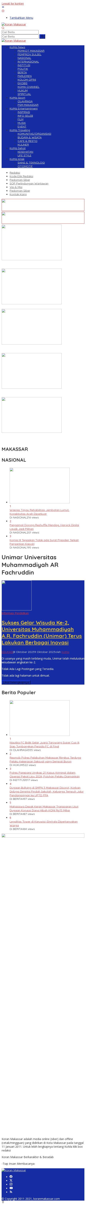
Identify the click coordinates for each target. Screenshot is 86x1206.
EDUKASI (7, 652)
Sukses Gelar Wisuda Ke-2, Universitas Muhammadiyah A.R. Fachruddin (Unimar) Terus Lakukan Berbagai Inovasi (42, 632)
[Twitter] (11, 1181)
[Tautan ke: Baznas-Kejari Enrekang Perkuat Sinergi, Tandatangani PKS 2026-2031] (32, 388)
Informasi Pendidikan (15, 613)
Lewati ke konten (13, 3)
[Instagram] (11, 1184)
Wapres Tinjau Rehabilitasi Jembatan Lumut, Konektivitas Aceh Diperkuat (39, 512)
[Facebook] (11, 1177)
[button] (42, 36)
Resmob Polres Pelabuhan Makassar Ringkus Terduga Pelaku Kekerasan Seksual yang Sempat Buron (45, 759)
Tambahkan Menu (21, 18)
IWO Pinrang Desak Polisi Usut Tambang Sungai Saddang (40, 307)
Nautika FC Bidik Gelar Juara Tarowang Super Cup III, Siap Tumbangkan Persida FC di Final (45, 744)
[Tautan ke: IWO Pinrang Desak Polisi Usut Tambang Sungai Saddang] (32, 303)
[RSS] (11, 1192)
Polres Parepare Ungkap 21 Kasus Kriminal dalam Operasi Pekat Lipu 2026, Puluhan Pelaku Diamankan (45, 774)
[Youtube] (11, 1188)
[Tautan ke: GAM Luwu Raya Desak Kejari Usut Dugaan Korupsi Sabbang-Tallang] (32, 259)
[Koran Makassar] (14, 24)
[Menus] (3, 7)
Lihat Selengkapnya (16, 682)
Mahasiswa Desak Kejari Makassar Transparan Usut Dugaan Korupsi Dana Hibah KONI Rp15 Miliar (44, 808)
